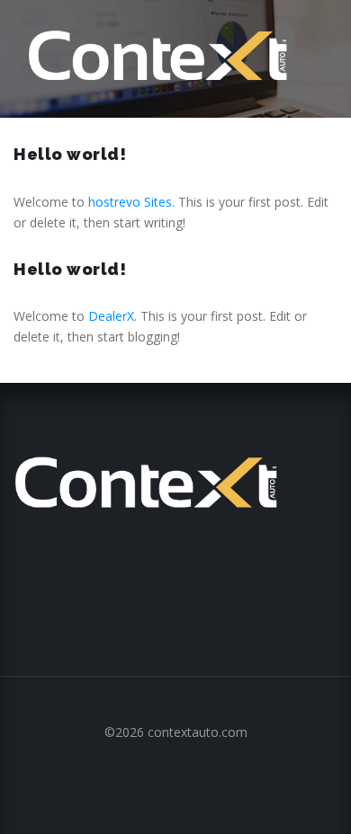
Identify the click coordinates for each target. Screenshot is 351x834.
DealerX (111, 315)
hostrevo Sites (130, 201)
